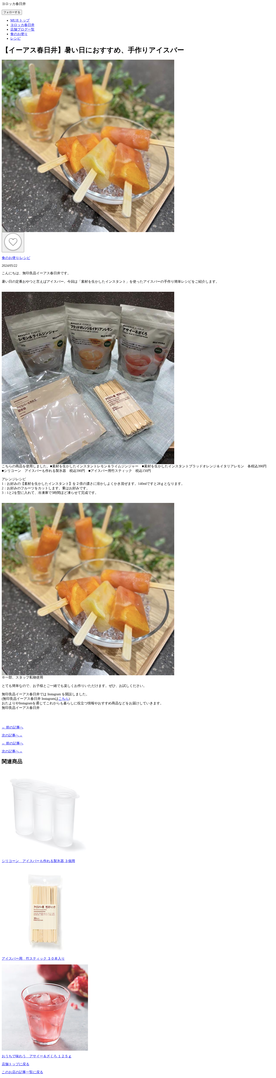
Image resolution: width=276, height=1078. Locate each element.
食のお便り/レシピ (16, 258)
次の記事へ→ (12, 735)
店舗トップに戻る (15, 1064)
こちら (63, 698)
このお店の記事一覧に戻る (22, 1072)
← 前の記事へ (12, 727)
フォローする (11, 12)
